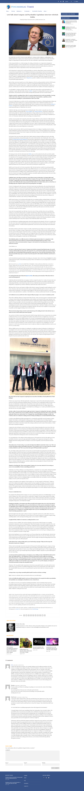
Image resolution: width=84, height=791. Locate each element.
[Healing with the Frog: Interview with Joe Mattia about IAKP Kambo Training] (26, 643)
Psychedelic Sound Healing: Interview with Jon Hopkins (71, 46)
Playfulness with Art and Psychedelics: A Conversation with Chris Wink (71, 28)
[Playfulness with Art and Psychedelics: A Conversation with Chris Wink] (63, 27)
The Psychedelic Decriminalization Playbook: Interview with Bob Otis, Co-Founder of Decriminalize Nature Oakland (12, 650)
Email (25, 762)
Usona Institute (29, 111)
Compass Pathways (38, 111)
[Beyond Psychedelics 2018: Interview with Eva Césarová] (39, 641)
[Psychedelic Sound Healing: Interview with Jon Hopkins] (63, 46)
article (19, 264)
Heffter (30, 154)
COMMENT (7, 750)
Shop (7, 11)
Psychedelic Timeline (37, 11)
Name (6, 762)
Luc (12, 665)
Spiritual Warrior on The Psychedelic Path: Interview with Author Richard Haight (51, 648)
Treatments (26, 11)
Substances (19, 11)
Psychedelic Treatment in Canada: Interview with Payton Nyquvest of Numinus (71, 40)
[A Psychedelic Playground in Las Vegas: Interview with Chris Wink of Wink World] (63, 34)
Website (43, 762)
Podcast (13, 11)
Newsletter (26, 783)
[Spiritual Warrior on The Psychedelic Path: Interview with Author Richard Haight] (52, 641)
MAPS (31, 91)
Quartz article (29, 275)
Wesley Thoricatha (28, 19)
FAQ (25, 780)
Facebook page (35, 609)
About (45, 11)
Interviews (41, 19)
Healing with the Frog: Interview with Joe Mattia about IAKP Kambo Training (26, 651)
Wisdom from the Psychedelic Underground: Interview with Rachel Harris (71, 22)
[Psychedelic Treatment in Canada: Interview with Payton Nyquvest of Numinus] (63, 40)
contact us (17, 609)
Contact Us (26, 786)
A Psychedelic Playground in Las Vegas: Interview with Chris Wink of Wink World (71, 34)
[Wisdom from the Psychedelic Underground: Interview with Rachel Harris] (63, 21)
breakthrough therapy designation (20, 139)
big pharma (29, 77)
